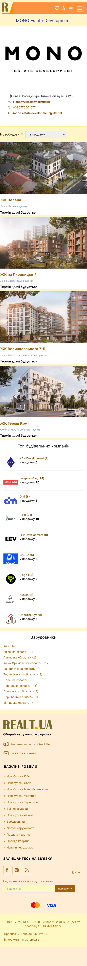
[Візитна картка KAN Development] (11, 460)
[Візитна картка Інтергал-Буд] (11, 480)
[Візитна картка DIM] (11, 498)
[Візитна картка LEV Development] (11, 536)
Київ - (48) (10, 646)
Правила (10, 934)
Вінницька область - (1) (19, 702)
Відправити (65, 888)
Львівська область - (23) (20, 657)
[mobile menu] (80, 8)
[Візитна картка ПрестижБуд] (11, 616)
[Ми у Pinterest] (17, 870)
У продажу (28, 462)
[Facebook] (7, 870)
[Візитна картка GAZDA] (11, 556)
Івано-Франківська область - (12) (26, 663)
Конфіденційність (32, 934)
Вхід (70, 8)
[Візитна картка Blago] (11, 576)
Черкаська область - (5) (20, 685)
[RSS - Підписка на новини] (27, 870)
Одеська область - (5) (18, 680)
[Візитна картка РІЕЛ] (11, 516)
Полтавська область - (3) (20, 691)
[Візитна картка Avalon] (11, 596)
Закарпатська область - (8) (22, 668)
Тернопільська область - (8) (22, 674)
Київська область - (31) (19, 651)
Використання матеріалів (21, 939)
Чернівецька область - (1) (21, 697)
